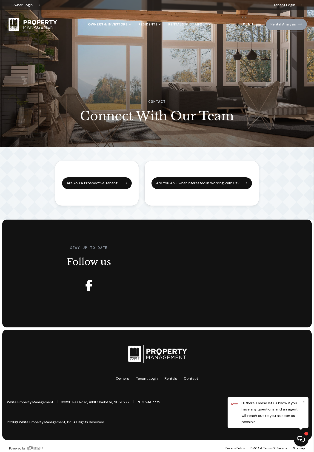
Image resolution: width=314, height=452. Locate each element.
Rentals (176, 24)
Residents (148, 24)
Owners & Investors (108, 24)
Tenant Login (284, 5)
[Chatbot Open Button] (301, 439)
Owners (122, 378)
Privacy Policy (235, 448)
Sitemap (299, 448)
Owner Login (22, 5)
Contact (191, 378)
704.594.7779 (148, 402)
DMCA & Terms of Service (269, 448)
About (201, 24)
